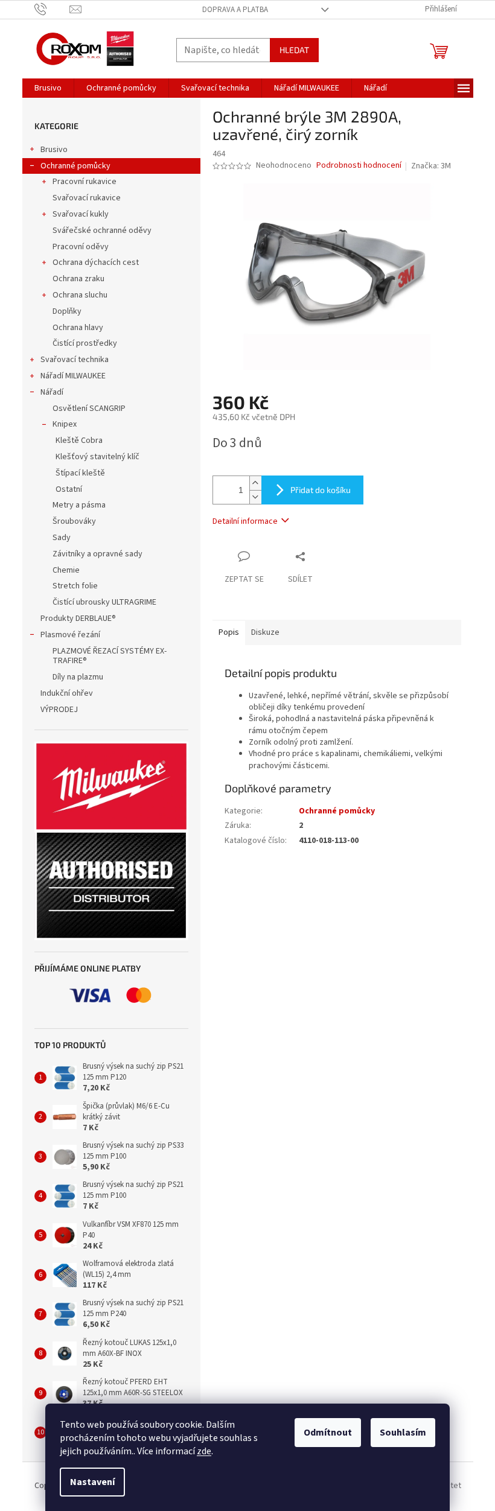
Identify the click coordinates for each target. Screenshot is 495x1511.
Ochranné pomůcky (75, 166)
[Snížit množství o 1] (255, 497)
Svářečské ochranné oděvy (102, 230)
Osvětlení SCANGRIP (89, 408)
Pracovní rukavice (85, 182)
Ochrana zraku (78, 279)
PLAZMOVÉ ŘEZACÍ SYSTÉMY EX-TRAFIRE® (110, 656)
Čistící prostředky (85, 343)
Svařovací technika (74, 360)
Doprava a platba (235, 9)
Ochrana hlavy (78, 328)
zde (204, 1451)
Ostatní (69, 489)
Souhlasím (403, 1432)
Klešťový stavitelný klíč (97, 457)
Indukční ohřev (66, 693)
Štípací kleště (80, 473)
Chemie (66, 570)
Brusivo (54, 150)
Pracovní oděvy (81, 247)
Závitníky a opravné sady (97, 554)
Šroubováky (74, 521)
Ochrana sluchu (80, 295)
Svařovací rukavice (87, 198)
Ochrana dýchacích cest (96, 262)
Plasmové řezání (70, 635)
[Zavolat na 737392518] (52, 9)
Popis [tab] (229, 632)
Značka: (431, 166)
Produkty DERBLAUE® (78, 618)
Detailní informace (245, 521)
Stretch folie (75, 586)
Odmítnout (328, 1432)
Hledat (294, 50)
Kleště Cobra (79, 440)
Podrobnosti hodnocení (358, 165)
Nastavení (92, 1482)
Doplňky (67, 311)
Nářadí (51, 392)
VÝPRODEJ (59, 710)
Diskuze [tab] (265, 632)
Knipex (65, 424)
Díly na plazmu (78, 677)
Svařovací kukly (81, 214)
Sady (62, 538)
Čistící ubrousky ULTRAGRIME (104, 602)
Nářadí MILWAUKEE (73, 376)
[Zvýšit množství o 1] (255, 483)
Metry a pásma (79, 505)
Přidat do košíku (320, 490)
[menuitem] (48, 88)
